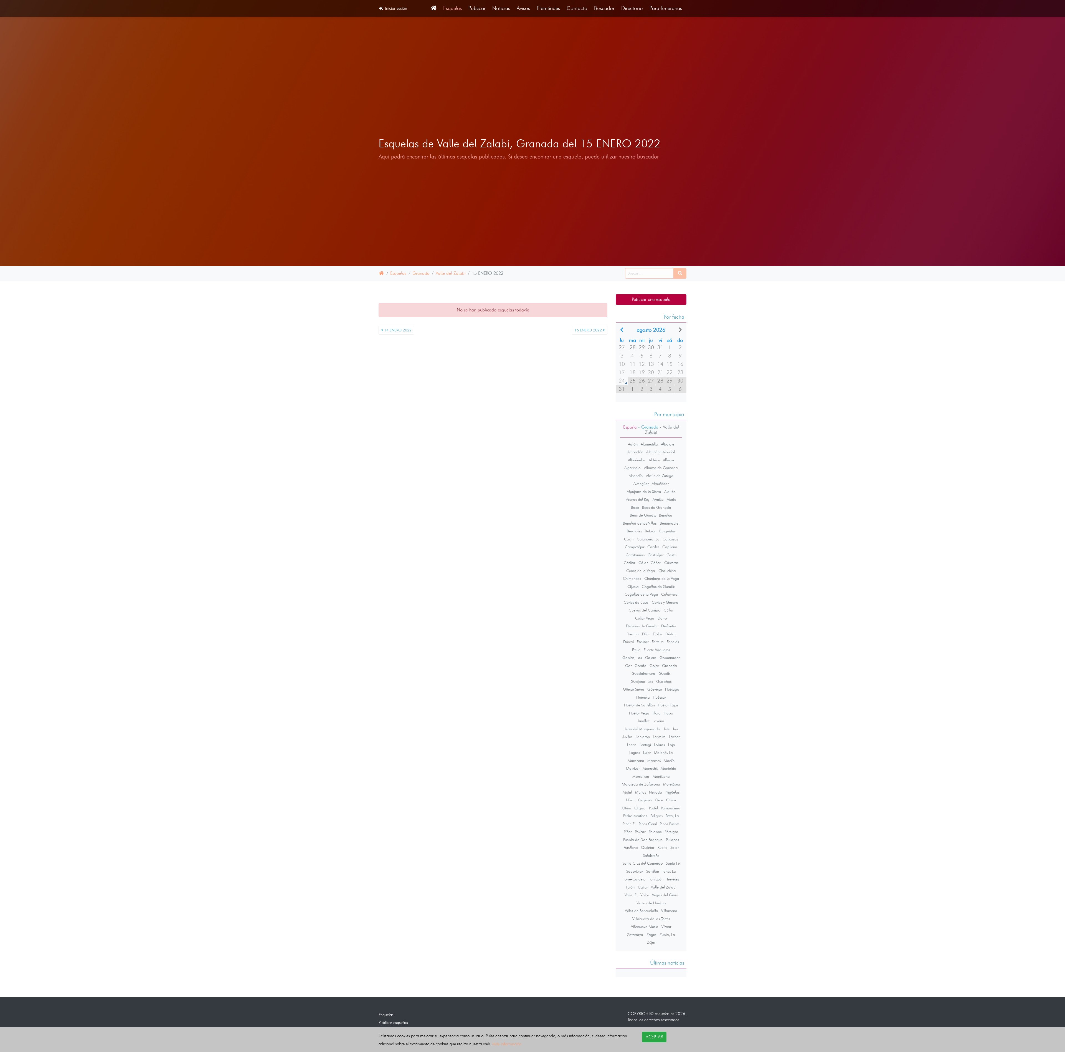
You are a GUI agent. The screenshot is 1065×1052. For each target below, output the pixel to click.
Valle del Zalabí (451, 273)
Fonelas (673, 641)
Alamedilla (649, 444)
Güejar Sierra (633, 689)
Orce (659, 799)
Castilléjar (655, 554)
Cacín (628, 539)
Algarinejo (632, 467)
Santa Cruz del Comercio (642, 863)
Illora (657, 713)
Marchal (654, 760)
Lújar (647, 752)
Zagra (651, 934)
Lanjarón (643, 736)
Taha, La (669, 871)
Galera (650, 657)
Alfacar (668, 459)
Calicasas (670, 539)
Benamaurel (669, 523)
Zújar (651, 942)
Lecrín (631, 744)
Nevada (655, 792)
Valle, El (631, 894)
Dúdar (670, 633)
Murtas (640, 792)
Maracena (636, 760)
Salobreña (651, 855)
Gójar (654, 665)
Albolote (667, 444)
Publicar (477, 8)
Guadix (665, 673)
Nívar (630, 799)
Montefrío (668, 768)
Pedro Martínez (635, 815)
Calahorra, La (648, 539)
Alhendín (636, 475)
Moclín (669, 760)
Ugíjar (643, 887)
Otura (626, 808)
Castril (671, 554)
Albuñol (669, 451)
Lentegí (645, 744)
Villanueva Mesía (644, 926)
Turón (630, 887)
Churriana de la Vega (661, 578)
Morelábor (671, 784)
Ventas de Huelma (651, 902)
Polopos (655, 831)
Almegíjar (641, 483)
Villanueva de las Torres (651, 918)
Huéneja (643, 697)
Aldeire (654, 459)
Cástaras (671, 562)
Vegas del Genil (665, 894)
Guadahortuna (643, 673)
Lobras (659, 744)
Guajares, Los (642, 681)
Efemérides (548, 8)
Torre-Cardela (634, 879)
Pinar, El (629, 823)
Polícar (640, 831)
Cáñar (656, 562)
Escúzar (642, 641)
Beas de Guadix (643, 515)
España (630, 427)
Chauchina (667, 570)
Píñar (628, 831)
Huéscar (659, 697)
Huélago (672, 689)
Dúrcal (628, 641)
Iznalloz (644, 720)
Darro (662, 618)
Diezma (633, 633)
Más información (506, 1043)
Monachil (650, 768)
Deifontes (668, 625)
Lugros (634, 752)
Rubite (662, 847)
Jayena (658, 720)
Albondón (635, 451)
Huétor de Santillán (639, 705)
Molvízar (633, 768)
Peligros (656, 815)
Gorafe (640, 665)
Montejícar (640, 776)
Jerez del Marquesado (642, 728)
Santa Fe (673, 863)
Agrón (633, 444)
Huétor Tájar (668, 705)
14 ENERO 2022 (397, 330)
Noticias (501, 8)
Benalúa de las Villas (639, 523)
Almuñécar (660, 483)
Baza (635, 507)
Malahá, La (663, 752)
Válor (644, 894)
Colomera (669, 594)
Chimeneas (632, 578)
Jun (675, 728)
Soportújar (634, 871)
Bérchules (634, 530)
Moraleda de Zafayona (641, 784)
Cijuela (633, 586)
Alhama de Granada (661, 467)
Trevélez (672, 879)
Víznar (666, 926)
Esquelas (452, 8)
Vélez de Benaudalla (641, 910)
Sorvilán (652, 871)
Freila (636, 649)
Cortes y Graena (665, 602)
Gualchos (663, 681)
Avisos (523, 8)
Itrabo (668, 713)
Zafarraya (635, 934)
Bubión (650, 530)
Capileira (669, 546)
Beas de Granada (656, 507)
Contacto (577, 8)
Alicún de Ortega (659, 475)
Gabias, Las (632, 657)
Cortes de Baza (636, 602)
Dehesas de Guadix (642, 625)
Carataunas (635, 554)
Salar (674, 847)
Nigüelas (672, 792)
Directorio (632, 8)
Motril (627, 792)
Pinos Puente (669, 823)
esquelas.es (664, 1013)
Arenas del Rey (638, 499)
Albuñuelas (636, 459)
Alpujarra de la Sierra (644, 491)
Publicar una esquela (651, 299)
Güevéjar (654, 689)
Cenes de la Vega (640, 570)
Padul (653, 808)
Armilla (658, 499)
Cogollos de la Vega (641, 594)
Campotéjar (634, 546)
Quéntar (647, 847)
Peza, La (672, 815)
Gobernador (670, 657)
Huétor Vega (639, 713)
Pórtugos (671, 831)
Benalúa (665, 515)
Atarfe (671, 499)
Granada (421, 273)
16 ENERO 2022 (588, 330)
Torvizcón (656, 879)
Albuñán (653, 451)
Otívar (671, 799)
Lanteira (659, 736)
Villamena (669, 910)
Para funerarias (666, 8)
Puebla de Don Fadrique (643, 839)
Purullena (630, 847)
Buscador (604, 8)
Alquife (669, 491)
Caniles (653, 546)
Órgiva (640, 808)
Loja (671, 744)
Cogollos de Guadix (658, 586)
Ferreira (658, 641)
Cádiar (629, 562)
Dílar (646, 633)
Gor (628, 665)
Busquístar (667, 530)
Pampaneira (670, 808)
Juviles (627, 736)
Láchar (674, 736)
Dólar (657, 633)
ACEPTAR (654, 1037)
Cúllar (668, 610)
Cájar (643, 562)
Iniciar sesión (395, 8)
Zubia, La (667, 934)
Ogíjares (645, 799)
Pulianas (672, 839)
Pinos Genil (648, 823)
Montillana (661, 776)
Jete (666, 728)
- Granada (647, 427)
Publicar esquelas (393, 1022)
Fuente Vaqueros (657, 649)
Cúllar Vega (644, 618)
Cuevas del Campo (644, 610)
